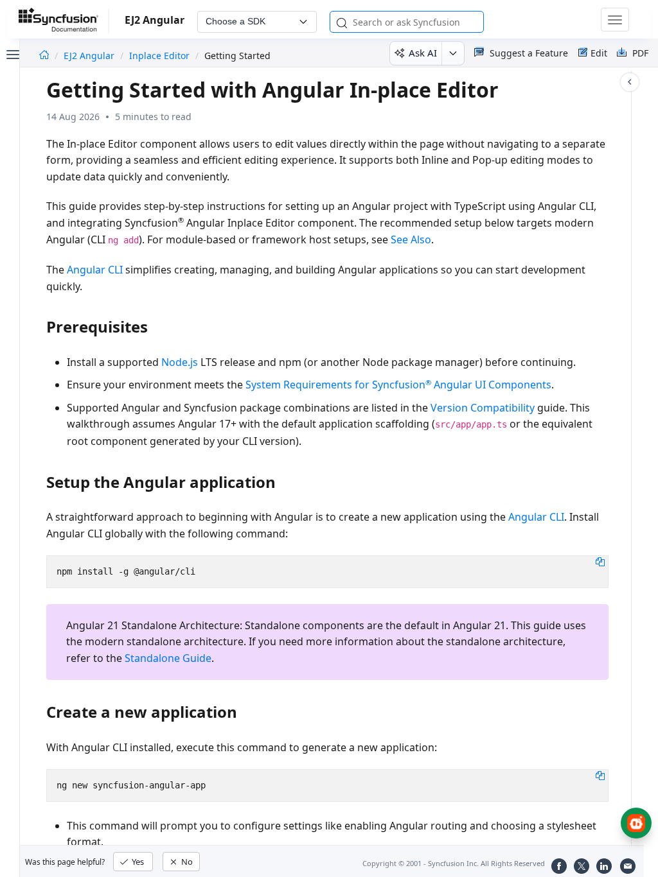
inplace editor (159, 55)
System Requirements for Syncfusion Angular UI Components (398, 385)
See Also (411, 239)
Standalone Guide (168, 658)
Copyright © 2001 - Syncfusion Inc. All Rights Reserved (453, 863)
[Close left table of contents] (11, 53)
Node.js (179, 362)
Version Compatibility (483, 408)
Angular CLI (95, 270)
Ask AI (423, 52)
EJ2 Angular (90, 55)
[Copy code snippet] (600, 561)
